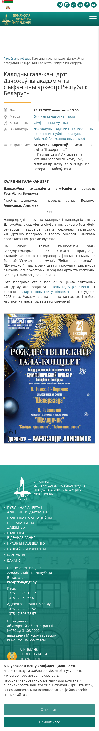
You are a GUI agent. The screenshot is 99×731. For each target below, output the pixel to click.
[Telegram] (60, 5)
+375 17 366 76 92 (21, 608)
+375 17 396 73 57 (21, 613)
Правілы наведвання (26, 543)
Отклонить (49, 709)
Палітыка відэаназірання (21, 535)
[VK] (80, 5)
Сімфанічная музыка (51, 122)
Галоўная (11, 58)
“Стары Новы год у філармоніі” (47, 291)
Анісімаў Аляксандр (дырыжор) (59, 138)
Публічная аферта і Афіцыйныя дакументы (28, 510)
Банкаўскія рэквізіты (26, 549)
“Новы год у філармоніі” (70, 287)
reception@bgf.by (22, 582)
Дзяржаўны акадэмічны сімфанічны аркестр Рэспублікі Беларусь (63, 131)
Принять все (49, 722)
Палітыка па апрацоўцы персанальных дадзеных (29, 523)
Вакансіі (14, 560)
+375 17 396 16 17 (21, 593)
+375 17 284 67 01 (21, 597)
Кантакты (16, 554)
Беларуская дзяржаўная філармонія (22, 19)
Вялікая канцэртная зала (54, 116)
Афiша (25, 58)
